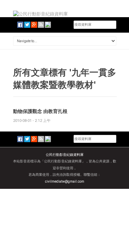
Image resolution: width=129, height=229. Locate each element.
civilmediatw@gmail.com (64, 181)
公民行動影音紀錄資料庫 (65, 155)
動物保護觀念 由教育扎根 (40, 111)
